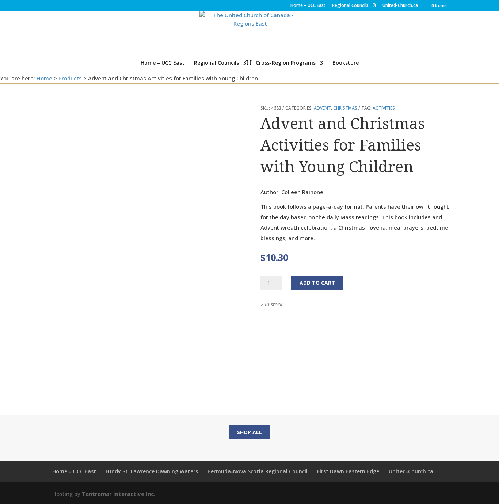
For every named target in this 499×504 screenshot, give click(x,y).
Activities (384, 108)
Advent (322, 108)
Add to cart (317, 282)
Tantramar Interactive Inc (118, 493)
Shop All (249, 432)
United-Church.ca (400, 5)
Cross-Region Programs (286, 63)
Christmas (345, 108)
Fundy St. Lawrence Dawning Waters (152, 471)
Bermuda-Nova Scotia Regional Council (257, 471)
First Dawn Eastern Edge (348, 471)
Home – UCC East (307, 5)
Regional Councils (350, 5)
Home (44, 78)
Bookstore (345, 63)
